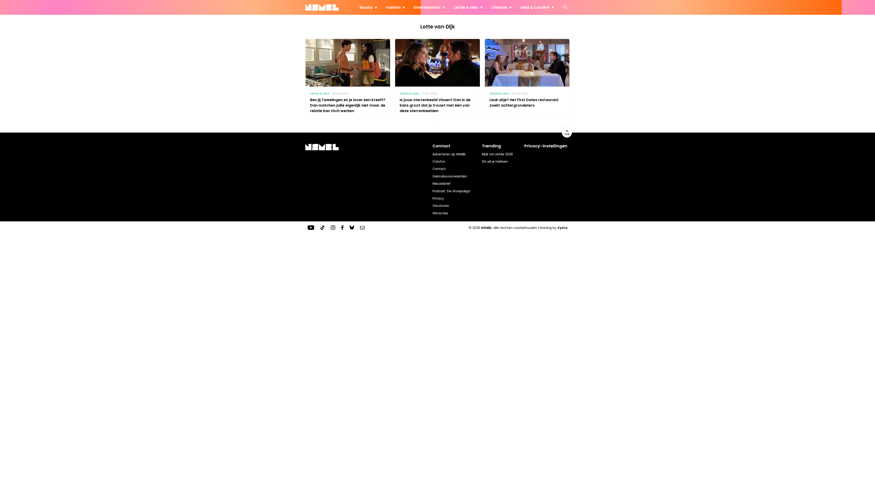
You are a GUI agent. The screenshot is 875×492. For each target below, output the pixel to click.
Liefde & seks (466, 7)
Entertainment (427, 7)
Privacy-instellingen (545, 146)
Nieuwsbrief (441, 183)
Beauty (366, 7)
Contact (439, 169)
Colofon (438, 161)
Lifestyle (499, 7)
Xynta (562, 228)
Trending (491, 146)
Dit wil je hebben (495, 161)
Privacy (438, 198)
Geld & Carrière (535, 7)
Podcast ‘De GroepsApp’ (451, 191)
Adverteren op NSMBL (449, 154)
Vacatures (440, 205)
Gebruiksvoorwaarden (449, 176)
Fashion (393, 7)
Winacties (440, 213)
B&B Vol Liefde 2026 (497, 154)
